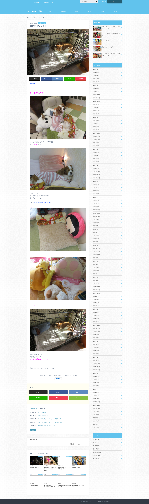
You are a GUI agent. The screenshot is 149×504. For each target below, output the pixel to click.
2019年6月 (96, 344)
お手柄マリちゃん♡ (35, 439)
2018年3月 (96, 392)
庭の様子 (77, 11)
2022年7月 (96, 226)
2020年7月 (96, 302)
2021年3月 (96, 277)
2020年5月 (96, 309)
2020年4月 (96, 312)
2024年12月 (96, 133)
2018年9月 (96, 373)
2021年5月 (96, 270)
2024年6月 (96, 152)
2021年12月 (96, 248)
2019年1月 (96, 360)
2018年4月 (96, 389)
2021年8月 (96, 261)
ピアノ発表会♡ (42, 412)
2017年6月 (96, 421)
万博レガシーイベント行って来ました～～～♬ (111, 27)
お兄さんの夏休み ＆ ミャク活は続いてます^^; (51, 422)
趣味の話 (102, 11)
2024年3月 (96, 162)
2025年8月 (96, 107)
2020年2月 (96, 318)
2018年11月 (96, 366)
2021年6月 (96, 267)
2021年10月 (96, 254)
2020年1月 (96, 322)
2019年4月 (96, 350)
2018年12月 (96, 363)
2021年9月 (96, 258)
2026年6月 (96, 75)
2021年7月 (96, 264)
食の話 (115, 11)
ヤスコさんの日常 (35, 11)
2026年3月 (96, 85)
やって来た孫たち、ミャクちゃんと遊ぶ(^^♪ (50, 419)
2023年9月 (96, 181)
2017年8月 (96, 414)
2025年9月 (96, 104)
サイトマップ (103, 1)
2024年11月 (96, 136)
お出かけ (51, 11)
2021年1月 (96, 283)
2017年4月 (96, 427)
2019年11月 (96, 328)
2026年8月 (96, 69)
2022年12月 (96, 210)
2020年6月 (96, 306)
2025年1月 (96, 130)
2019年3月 (96, 354)
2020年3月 (96, 315)
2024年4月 (96, 158)
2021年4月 (96, 274)
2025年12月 (96, 94)
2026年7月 (96, 72)
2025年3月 (96, 123)
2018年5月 (96, 386)
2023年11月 (96, 174)
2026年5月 (96, 78)
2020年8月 (96, 299)
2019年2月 (96, 357)
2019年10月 (96, 331)
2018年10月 (96, 370)
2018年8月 (96, 376)
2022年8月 (96, 222)
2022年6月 (96, 229)
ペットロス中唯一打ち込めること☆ (111, 34)
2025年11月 (96, 98)
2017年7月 (96, 418)
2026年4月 (96, 82)
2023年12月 (96, 171)
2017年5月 (96, 424)
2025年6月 (96, 114)
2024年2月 (96, 165)
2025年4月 (96, 120)
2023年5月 (96, 194)
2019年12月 (96, 325)
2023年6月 (96, 190)
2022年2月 (96, 242)
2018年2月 (96, 395)
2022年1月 (96, 245)
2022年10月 (96, 216)
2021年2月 (96, 280)
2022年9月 (96, 219)
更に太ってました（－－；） (78, 444)
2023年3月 (96, 200)
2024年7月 (96, 149)
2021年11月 (96, 251)
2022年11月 (96, 213)
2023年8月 (96, 184)
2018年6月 (96, 382)
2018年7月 (96, 379)
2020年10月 (96, 293)
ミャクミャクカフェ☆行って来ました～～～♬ (111, 54)
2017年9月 (96, 411)
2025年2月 (96, 126)
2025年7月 (96, 110)
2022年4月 (96, 235)
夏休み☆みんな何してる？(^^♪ (46, 425)
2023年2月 (96, 203)
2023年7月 (96, 187)
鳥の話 (96, 458)
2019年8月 (96, 338)
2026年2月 (96, 88)
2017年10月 (96, 408)
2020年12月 (96, 286)
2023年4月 (96, 197)
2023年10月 (96, 178)
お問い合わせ (115, 1)
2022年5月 (96, 232)
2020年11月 (96, 290)
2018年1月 (96, 398)
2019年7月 (96, 341)
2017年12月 (96, 402)
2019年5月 (96, 347)
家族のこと (63, 11)
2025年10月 (96, 101)
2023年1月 (96, 206)
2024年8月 (96, 146)
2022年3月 (96, 238)
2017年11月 (96, 405)
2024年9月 (96, 142)
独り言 (89, 11)
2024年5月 (96, 155)
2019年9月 (96, 334)
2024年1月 (96, 168)
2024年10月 (96, 139)
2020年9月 (96, 296)
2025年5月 (96, 117)
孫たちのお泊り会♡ (43, 415)
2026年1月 (96, 91)
